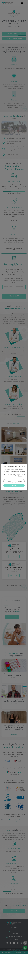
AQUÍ (21, 471)
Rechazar (8, 481)
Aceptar (14, 485)
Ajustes (20, 476)
